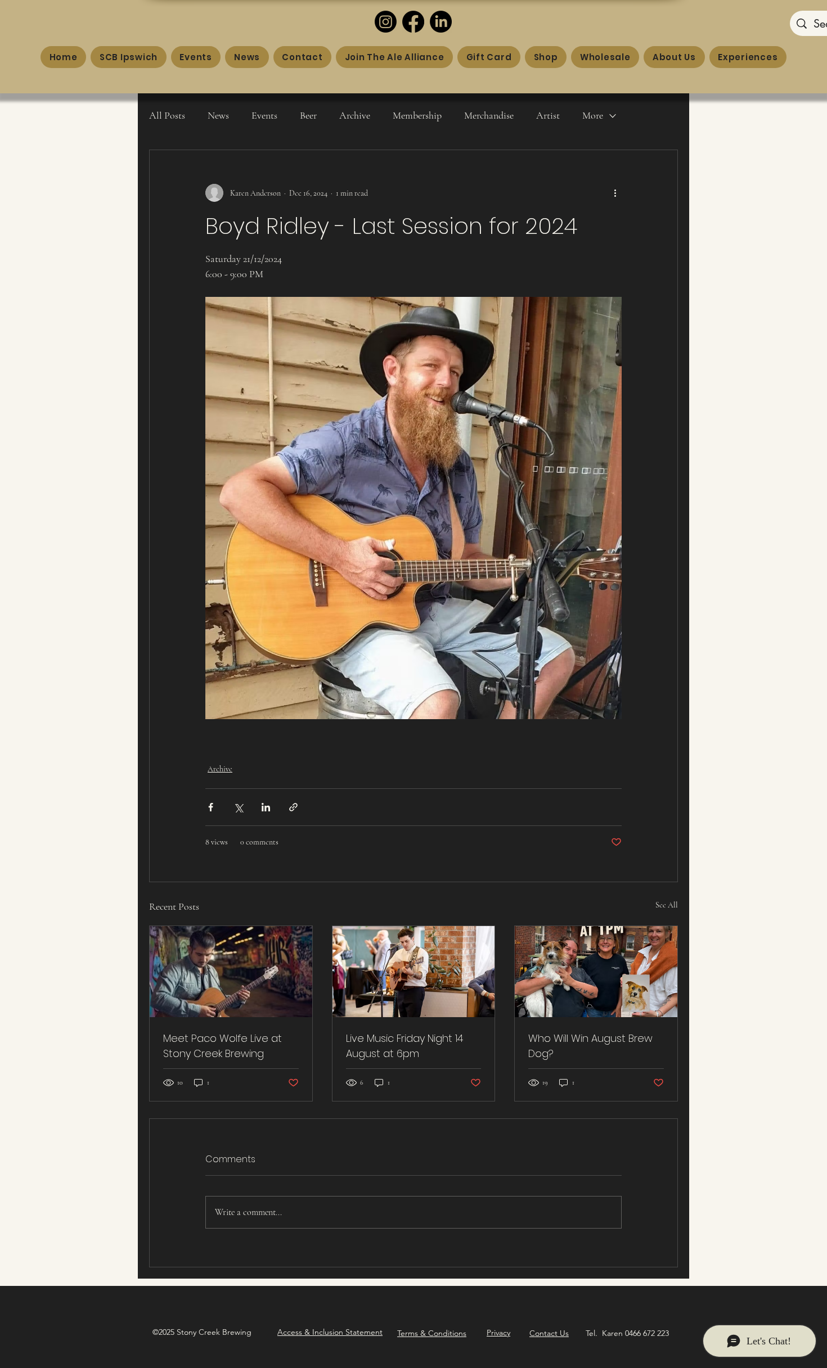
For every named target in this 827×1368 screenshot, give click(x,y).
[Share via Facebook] (210, 807)
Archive (354, 115)
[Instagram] (386, 22)
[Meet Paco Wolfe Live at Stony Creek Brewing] (231, 971)
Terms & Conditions (431, 1333)
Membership (417, 115)
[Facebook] (413, 22)
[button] (330, 1332)
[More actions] (615, 193)
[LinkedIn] (441, 22)
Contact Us (549, 1333)
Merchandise (489, 115)
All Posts (167, 115)
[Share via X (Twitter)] (238, 807)
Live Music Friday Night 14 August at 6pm (404, 1045)
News (218, 115)
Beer (308, 115)
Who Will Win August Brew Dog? (590, 1045)
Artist (548, 115)
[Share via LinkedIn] (265, 807)
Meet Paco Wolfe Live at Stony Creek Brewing (222, 1045)
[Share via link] (293, 807)
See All (666, 905)
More (592, 115)
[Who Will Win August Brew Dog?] (596, 971)
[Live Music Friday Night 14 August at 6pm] (413, 971)
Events (264, 115)
